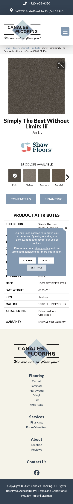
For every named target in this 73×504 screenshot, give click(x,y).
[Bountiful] (58, 175)
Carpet (25, 47)
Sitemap (47, 495)
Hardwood (37, 390)
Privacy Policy (30, 495)
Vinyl (36, 395)
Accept (27, 260)
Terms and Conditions (52, 490)
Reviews (36, 449)
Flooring (16, 47)
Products (35, 47)
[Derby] (14, 175)
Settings (36, 267)
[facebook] (36, 473)
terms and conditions (24, 251)
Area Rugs (36, 404)
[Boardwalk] (44, 175)
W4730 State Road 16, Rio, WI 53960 (39, 11)
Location (36, 445)
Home (7, 47)
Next (67, 175)
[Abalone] (29, 175)
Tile (36, 400)
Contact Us (20, 199)
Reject (46, 260)
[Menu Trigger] (65, 31)
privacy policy (42, 248)
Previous (5, 175)
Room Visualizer (36, 427)
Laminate (36, 386)
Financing (54, 199)
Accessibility (27, 490)
